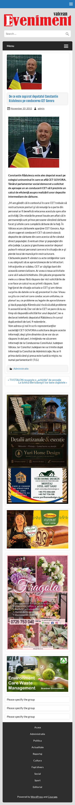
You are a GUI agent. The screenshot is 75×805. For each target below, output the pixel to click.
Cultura (37, 760)
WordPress (37, 796)
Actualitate (38, 747)
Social (37, 774)
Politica (37, 740)
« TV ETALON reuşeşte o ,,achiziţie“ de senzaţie (34, 379)
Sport (37, 780)
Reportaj (37, 754)
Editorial (37, 787)
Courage (52, 796)
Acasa (37, 727)
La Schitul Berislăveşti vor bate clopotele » (42, 382)
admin (41, 108)
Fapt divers (38, 767)
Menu (10, 45)
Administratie (20, 368)
